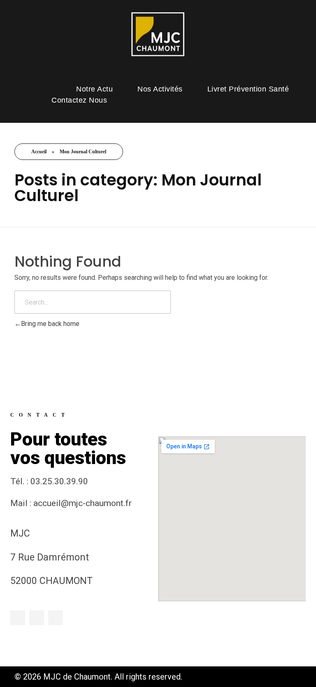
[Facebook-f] (17, 617)
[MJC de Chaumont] (158, 34)
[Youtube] (55, 617)
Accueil (38, 152)
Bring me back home (50, 324)
